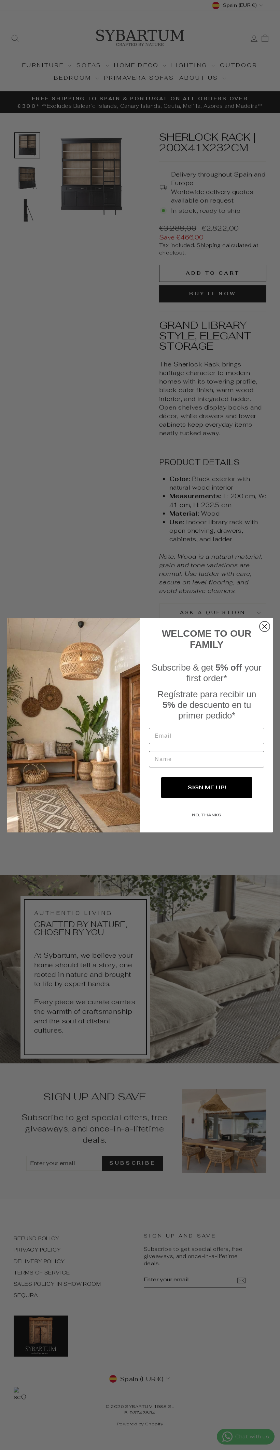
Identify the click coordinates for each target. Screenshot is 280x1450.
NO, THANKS (206, 815)
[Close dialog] (265, 626)
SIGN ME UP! (206, 787)
